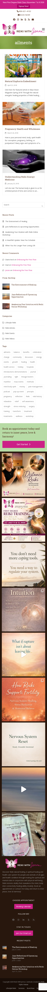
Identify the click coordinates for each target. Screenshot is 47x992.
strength (7, 406)
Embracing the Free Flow (26, 259)
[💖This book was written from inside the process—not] (23, 834)
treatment (28, 411)
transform (17, 411)
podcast (7, 391)
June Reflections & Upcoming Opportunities (22, 227)
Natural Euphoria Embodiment (20, 81)
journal (33, 372)
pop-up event (18, 391)
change (6, 357)
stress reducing (19, 406)
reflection (19, 396)
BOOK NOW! (24, 15)
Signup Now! (24, 6)
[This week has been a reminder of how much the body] (23, 744)
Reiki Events (10, 333)
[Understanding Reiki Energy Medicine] (24, 161)
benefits (26, 352)
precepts (30, 391)
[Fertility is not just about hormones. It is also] (23, 699)
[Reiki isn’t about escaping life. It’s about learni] (23, 789)
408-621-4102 (25, 11)
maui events (19, 382)
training (7, 411)
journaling (7, 377)
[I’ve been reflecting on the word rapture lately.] (23, 654)
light (16, 377)
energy (39, 357)
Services (21, 988)
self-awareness (28, 401)
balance (17, 352)
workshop (30, 416)
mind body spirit (10, 386)
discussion (29, 357)
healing (24, 362)
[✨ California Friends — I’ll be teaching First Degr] (23, 520)
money (22, 386)
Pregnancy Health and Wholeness (22, 129)
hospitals (30, 367)
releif (17, 401)
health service (9, 367)
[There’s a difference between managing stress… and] (23, 565)
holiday (20, 367)
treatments (8, 416)
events (6, 362)
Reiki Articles (10, 328)
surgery (32, 406)
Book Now (30, 988)
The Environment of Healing (16, 221)
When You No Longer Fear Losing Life (20, 245)
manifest (7, 382)
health (32, 362)
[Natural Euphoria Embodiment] (24, 65)
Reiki (28, 396)
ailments (7, 352)
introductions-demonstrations (15, 372)
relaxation (7, 401)
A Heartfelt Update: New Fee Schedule (20, 240)
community (17, 357)
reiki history (37, 396)
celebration (37, 352)
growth (15, 362)
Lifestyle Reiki (10, 322)
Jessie (7, 270)
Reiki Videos (10, 338)
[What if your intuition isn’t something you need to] (23, 609)
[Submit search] (42, 206)
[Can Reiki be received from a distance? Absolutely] (23, 475)
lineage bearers (27, 377)
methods (30, 382)
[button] (43, 29)
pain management (35, 386)
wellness (19, 416)
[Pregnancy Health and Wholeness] (24, 113)
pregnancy (8, 396)
